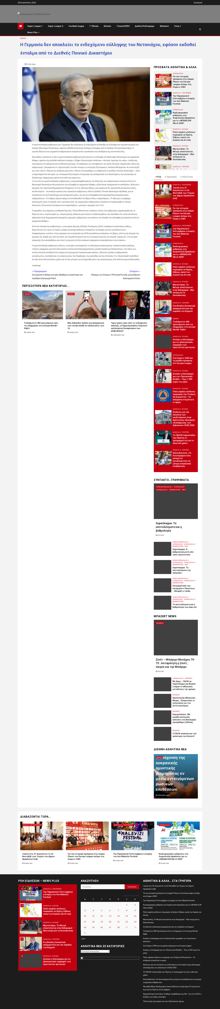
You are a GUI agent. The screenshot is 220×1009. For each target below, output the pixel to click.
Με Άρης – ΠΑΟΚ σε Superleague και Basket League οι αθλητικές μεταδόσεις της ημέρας (184, 685)
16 (135, 916)
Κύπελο (107, 26)
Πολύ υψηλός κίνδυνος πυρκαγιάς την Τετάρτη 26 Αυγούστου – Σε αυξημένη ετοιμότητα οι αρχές (184, 396)
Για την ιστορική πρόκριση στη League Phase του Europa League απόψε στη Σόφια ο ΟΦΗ (183, 81)
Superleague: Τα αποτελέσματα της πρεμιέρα (182, 570)
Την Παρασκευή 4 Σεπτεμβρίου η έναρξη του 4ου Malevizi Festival (184, 99)
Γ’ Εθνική (94, 26)
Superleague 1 (162, 490)
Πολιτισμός (186, 92)
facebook (198, 2)
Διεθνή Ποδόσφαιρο (144, 26)
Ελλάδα (185, 129)
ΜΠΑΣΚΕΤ (160, 623)
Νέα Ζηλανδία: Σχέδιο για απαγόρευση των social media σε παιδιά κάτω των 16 (85, 326)
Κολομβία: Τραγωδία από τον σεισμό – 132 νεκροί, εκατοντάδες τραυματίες (175, 779)
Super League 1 (35, 26)
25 (93, 927)
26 (101, 927)
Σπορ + (177, 26)
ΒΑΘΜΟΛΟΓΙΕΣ (174, 490)
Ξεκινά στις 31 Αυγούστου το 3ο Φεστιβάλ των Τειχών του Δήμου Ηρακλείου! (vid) (183, 193)
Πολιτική (185, 166)
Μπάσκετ (164, 26)
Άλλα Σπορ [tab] (187, 177)
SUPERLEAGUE (178, 73)
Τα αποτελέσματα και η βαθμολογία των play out (185, 605)
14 (118, 916)
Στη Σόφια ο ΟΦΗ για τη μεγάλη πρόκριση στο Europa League (183, 361)
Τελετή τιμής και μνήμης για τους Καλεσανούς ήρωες (163, 1001)
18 (93, 921)
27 (110, 927)
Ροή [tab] (159, 177)
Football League (76, 26)
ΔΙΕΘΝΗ (23, 38)
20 (110, 921)
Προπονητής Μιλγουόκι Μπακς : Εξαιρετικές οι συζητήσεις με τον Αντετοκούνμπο (184, 702)
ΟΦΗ (183, 490)
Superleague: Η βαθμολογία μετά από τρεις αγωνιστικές (183, 552)
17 (85, 921)
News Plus (32, 32)
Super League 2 (55, 26)
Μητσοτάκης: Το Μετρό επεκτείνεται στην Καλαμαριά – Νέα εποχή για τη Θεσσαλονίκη (183, 153)
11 (93, 916)
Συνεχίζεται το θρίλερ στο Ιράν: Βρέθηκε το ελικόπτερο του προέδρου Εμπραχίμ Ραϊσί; (57, 274)
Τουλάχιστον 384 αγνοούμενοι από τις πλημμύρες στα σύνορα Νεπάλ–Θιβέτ (41, 326)
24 (85, 927)
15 (127, 916)
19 (101, 921)
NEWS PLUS (177, 92)
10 (85, 916)
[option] (176, 81)
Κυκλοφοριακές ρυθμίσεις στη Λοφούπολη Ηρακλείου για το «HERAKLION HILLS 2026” (184, 117)
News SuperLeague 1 (164, 487)
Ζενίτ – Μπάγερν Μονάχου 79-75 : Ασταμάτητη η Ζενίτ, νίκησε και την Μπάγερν (175, 663)
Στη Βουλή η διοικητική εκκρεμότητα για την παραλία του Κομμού (184, 308)
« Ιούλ (83, 939)
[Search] (200, 29)
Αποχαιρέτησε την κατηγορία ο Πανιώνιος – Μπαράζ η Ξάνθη (184, 588)
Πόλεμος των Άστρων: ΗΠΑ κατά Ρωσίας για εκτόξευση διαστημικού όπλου (115, 274)
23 (135, 921)
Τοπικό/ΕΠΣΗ (123, 26)
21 (118, 921)
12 (101, 916)
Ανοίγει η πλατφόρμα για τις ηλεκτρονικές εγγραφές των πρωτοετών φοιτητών (57, 961)
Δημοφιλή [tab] (172, 177)
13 (110, 916)
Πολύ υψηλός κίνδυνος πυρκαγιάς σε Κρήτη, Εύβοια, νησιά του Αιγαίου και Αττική (184, 271)
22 (127, 921)
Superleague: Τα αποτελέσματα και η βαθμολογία (169, 527)
